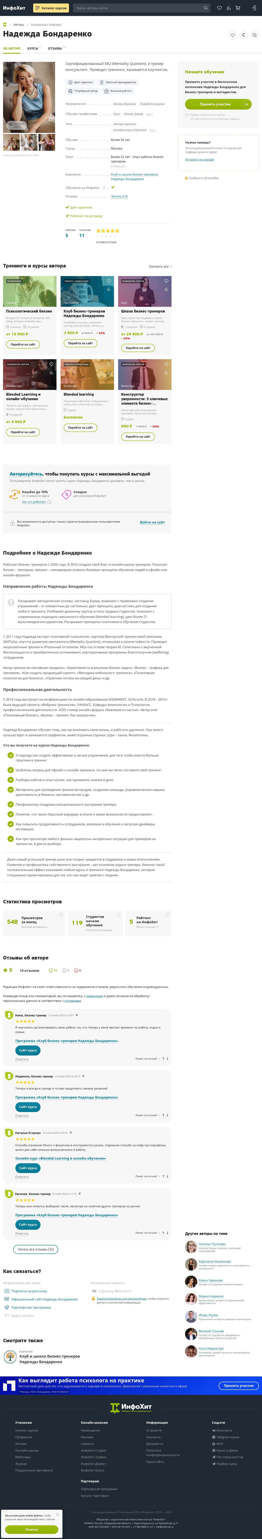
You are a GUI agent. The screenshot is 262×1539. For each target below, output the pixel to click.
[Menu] (38, 8)
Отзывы (57, 47)
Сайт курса (28, 1050)
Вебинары (23, 1457)
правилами (94, 996)
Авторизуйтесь (26, 474)
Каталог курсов (26, 1430)
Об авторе (11, 48)
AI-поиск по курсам (199, 159)
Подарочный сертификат (34, 1470)
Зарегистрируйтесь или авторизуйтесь (122, 1298)
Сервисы (87, 1444)
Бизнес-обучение (125, 104)
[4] (112, 231)
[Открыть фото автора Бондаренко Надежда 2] (11, 142)
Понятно (31, 1529)
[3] (108, 231)
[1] (98, 231)
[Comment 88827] (71, 1133)
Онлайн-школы (27, 1450)
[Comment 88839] (83, 1076)
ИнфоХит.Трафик (93, 1457)
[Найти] (205, 8)
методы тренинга (125, 124)
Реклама (87, 1437)
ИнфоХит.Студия (93, 1450)
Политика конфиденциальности (163, 1452)
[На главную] (5, 25)
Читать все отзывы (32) (36, 1249)
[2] (103, 231)
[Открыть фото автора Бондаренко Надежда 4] (46, 142)
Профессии (23, 1437)
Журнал (21, 1464)
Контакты (153, 1437)
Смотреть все (159, 266)
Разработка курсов (152, 104)
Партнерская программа (99, 1489)
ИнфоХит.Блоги (92, 1470)
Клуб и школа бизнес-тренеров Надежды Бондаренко (134, 176)
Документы (154, 1444)
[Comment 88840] (77, 1015)
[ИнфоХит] (14, 8)
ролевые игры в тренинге (130, 130)
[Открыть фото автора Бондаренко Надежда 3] (29, 142)
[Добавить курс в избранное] (233, 35)
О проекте (153, 1430)
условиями (72, 1001)
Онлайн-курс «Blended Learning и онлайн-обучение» (60, 1158)
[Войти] (254, 8)
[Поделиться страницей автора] (244, 35)
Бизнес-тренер (133, 114)
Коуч (117, 114)
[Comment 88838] (79, 1194)
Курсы (34, 47)
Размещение (90, 1430)
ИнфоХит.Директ (93, 1464)
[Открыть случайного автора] (255, 35)
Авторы (21, 1444)
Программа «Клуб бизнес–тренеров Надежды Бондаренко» (66, 1040)
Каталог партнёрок (95, 1496)
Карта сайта (155, 1462)
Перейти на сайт (23, 344)
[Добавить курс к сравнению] (51, 289)
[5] (117, 231)
